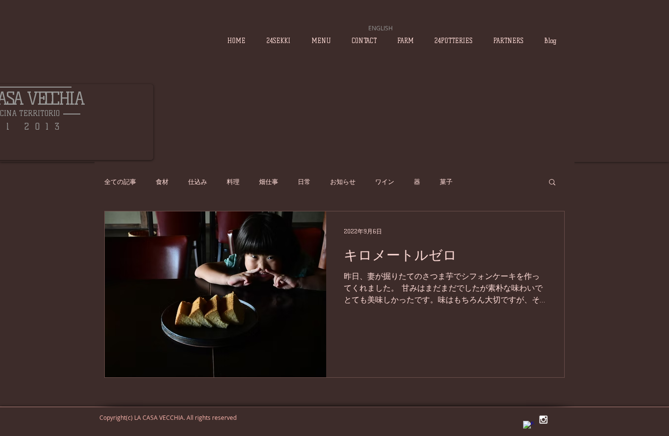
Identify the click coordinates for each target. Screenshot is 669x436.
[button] (552, 183)
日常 (304, 181)
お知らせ (343, 181)
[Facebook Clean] (528, 426)
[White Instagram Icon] (543, 419)
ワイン (384, 181)
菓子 (446, 181)
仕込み (197, 181)
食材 (162, 181)
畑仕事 (268, 181)
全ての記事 (120, 181)
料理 (233, 181)
